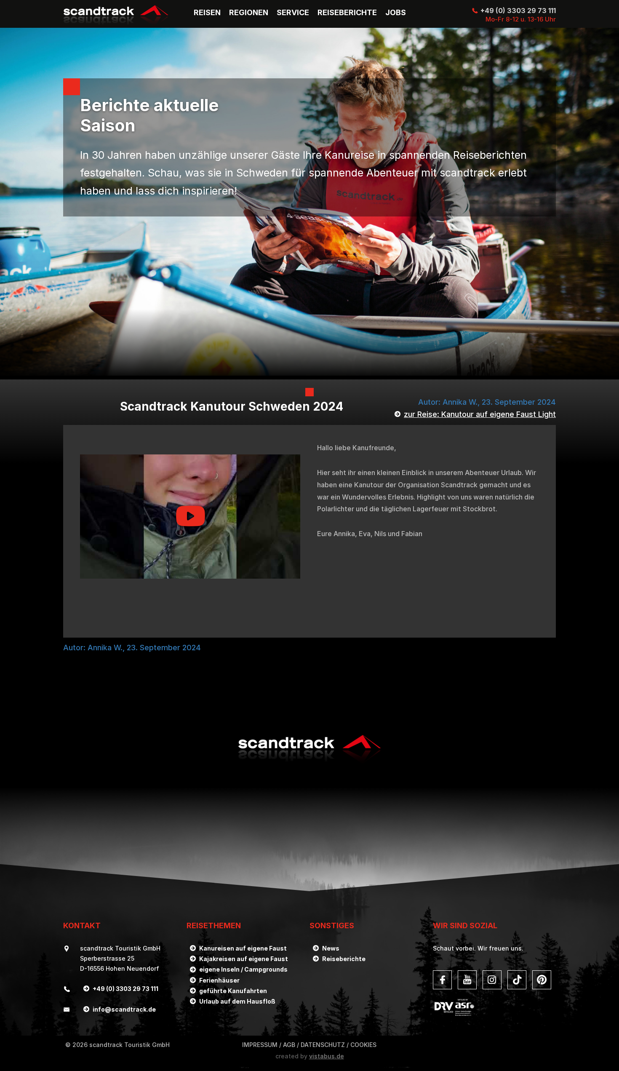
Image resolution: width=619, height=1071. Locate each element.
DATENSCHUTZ (323, 1044)
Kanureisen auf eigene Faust (243, 948)
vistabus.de (326, 1056)
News (330, 948)
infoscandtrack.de (124, 1009)
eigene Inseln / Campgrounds (243, 969)
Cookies (363, 1044)
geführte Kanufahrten (233, 990)
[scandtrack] (309, 763)
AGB (289, 1044)
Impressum (259, 1044)
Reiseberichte (344, 958)
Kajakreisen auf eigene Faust (243, 958)
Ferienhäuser (219, 980)
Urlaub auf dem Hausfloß (237, 1001)
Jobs (395, 12)
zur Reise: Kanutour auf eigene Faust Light (480, 414)
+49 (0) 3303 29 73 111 (518, 10)
